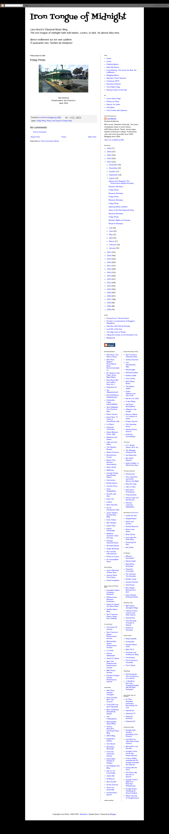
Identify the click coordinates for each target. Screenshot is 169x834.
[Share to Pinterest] (80, 117)
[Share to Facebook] (77, 117)
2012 (109, 283)
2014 (109, 276)
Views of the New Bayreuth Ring (121, 210)
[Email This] (70, 117)
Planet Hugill (130, 561)
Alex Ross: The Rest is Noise (112, 356)
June (111, 231)
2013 (109, 279)
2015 (109, 272)
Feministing (130, 657)
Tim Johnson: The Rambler (131, 575)
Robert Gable (131, 376)
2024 (109, 155)
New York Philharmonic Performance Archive (112, 664)
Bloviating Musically (110, 748)
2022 (109, 162)
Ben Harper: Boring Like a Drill (131, 590)
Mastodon (84, 814)
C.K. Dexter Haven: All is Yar (132, 446)
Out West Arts (131, 455)
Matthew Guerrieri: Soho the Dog (113, 536)
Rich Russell (111, 782)
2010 (109, 289)
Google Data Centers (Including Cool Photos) (131, 733)
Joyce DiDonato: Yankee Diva (113, 571)
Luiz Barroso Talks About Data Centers (132, 741)
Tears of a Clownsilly (110, 789)
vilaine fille (111, 776)
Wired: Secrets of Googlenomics (132, 797)
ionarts (109, 502)
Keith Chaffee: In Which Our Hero (132, 464)
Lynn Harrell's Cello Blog (131, 538)
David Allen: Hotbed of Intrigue (111, 761)
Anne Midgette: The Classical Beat (112, 409)
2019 (109, 259)
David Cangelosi (113, 580)
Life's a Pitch (131, 487)
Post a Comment (39, 132)
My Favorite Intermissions (112, 553)
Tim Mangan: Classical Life (131, 451)
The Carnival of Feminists (132, 661)
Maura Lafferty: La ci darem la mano (132, 416)
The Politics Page (113, 87)
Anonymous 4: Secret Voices (118, 318)
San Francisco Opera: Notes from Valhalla (112, 616)
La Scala (110, 650)
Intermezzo (111, 480)
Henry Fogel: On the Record (132, 499)
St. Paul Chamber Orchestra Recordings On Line (131, 703)
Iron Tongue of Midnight (78, 17)
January (112, 248)
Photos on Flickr (113, 101)
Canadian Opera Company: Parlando (113, 592)
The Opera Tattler (130, 387)
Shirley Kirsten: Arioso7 (131, 430)
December (113, 165)
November (113, 168)
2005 (109, 306)
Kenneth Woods (113, 546)
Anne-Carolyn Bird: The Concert (112, 700)
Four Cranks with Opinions (117, 110)
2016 (109, 269)
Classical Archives (129, 717)
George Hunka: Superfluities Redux (113, 475)
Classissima (130, 618)
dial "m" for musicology (111, 772)
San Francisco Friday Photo (62, 121)
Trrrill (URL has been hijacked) (112, 706)
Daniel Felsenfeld (111, 530)
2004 (109, 309)
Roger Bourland (113, 549)
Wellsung (110, 470)
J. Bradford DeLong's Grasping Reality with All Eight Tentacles (132, 685)
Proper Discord (131, 421)
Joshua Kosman (132, 360)
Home (63, 137)
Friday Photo (41, 121)
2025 (109, 152)
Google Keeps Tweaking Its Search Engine (131, 791)
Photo (49, 121)
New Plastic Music (130, 382)
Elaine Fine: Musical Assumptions (112, 462)
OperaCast (130, 710)
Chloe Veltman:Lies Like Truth (131, 393)
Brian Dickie (130, 534)
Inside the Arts (135, 512)
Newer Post (35, 137)
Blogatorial (111, 338)
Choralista (110, 107)
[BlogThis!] (73, 117)
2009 (109, 293)
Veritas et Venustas (129, 629)
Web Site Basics (113, 67)
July (111, 228)
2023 (109, 158)
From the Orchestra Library (110, 754)
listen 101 (110, 499)
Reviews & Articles (114, 84)
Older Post (92, 137)
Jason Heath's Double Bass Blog (112, 515)
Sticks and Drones (130, 522)
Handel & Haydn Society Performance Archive (113, 678)
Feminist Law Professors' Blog (132, 653)
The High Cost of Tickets (116, 332)
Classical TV (130, 713)
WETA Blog (111, 736)
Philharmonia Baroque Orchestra (112, 599)
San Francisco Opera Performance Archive (112, 635)
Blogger (113, 814)
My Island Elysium (129, 459)
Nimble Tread (131, 579)
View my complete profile (114, 140)
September (113, 175)
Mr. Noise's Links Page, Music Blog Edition (113, 375)
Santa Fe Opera (113, 658)
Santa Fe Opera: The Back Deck (113, 605)
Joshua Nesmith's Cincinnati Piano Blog (113, 730)
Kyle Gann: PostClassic (130, 491)
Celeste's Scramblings (130, 435)
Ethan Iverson (112, 414)
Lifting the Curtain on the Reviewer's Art (122, 335)
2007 (109, 299)
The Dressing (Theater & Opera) (131, 623)
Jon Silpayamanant (112, 391)
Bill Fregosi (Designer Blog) (132, 607)
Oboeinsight (130, 370)
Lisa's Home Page (114, 98)
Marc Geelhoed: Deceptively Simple (113, 712)
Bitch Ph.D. (130, 649)
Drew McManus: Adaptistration (113, 396)
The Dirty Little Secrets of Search (131, 774)
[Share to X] (75, 117)
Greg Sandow (131, 495)
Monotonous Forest (111, 456)
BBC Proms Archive (111, 671)
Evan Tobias (111, 520)
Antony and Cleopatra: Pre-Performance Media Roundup (121, 182)
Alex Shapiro (111, 523)
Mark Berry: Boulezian (130, 565)
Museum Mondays (116, 187)
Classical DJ (130, 721)
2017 (109, 266)
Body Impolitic (131, 639)
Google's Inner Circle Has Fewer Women (131, 753)
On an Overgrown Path (113, 509)
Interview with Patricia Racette (118, 326)
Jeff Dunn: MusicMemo (130, 405)
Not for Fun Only (132, 398)
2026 (109, 148)
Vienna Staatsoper (111, 654)
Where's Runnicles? (130, 557)
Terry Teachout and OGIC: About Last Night (132, 479)
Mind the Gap (131, 484)
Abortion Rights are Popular (119, 220)
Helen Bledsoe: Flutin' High (112, 433)
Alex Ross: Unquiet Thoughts (111, 692)
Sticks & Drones (113, 452)
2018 (109, 262)
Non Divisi (129, 547)
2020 (109, 256)
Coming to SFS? (113, 81)
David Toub (111, 526)
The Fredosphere (112, 718)
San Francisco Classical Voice (131, 356)
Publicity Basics (113, 64)
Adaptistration (131, 519)
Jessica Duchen (132, 582)
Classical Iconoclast (110, 428)
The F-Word (130, 665)
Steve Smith (111, 467)
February (113, 245)
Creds (109, 61)
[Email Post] (66, 117)
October (112, 171)
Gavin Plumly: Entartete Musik (132, 596)
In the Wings (130, 401)
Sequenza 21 (112, 387)
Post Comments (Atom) (50, 141)
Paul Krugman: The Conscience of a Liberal (132, 676)
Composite (130, 642)
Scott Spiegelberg (111, 490)
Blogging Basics (113, 75)
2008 (109, 296)
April (111, 238)
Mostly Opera (112, 483)
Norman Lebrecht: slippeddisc (130, 505)
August (112, 178)
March (112, 241)
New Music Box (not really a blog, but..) (113, 382)
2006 (109, 303)
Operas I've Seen (113, 104)
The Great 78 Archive (112, 628)
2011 (109, 286)
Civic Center (130, 378)
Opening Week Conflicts (118, 207)
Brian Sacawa (112, 505)
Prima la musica (113, 556)
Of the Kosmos (112, 785)
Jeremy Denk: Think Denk (112, 576)
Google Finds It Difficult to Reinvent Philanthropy (132, 783)
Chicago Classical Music (113, 542)
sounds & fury (112, 486)
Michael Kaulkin (132, 373)
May (111, 234)
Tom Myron (111, 744)
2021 (109, 252)
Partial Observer (132, 526)
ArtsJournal (130, 474)
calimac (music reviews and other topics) (131, 613)
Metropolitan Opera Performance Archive (112, 644)
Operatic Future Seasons (116, 78)
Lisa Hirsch (111, 119)
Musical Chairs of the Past (117, 90)
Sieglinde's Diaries (111, 740)
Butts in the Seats (130, 530)
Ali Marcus (111, 779)
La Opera (110, 424)
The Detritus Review (111, 448)
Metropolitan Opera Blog (111, 723)
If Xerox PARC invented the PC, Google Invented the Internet (132, 761)
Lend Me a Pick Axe (114, 329)
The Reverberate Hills (130, 365)
